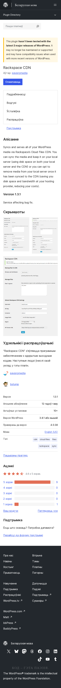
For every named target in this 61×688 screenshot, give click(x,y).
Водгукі (11, 102)
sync (54, 446)
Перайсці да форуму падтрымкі (23, 535)
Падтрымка (14, 128)
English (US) (51, 431)
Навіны (7, 561)
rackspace (44, 446)
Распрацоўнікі (12, 594)
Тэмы (35, 561)
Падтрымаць (42, 594)
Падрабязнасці (16, 94)
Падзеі (36, 589)
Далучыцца (39, 583)
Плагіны (37, 567)
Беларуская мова (22, 643)
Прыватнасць (11, 572)
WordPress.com (14, 611)
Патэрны (37, 572)
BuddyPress (12, 628)
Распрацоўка (15, 119)
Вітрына (37, 555)
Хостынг (8, 567)
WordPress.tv (13, 600)
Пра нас (8, 555)
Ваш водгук (10, 510)
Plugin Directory (11, 14)
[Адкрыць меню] (56, 5)
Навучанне (10, 583)
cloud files (45, 439)
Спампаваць (12, 81)
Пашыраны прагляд (15, 455)
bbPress (9, 622)
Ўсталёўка (13, 111)
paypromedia (19, 73)
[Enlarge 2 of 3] (53, 221)
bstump (14, 384)
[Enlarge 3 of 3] (53, 260)
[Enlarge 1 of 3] (25, 221)
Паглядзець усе (48, 510)
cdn (35, 439)
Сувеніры (39, 600)
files (54, 439)
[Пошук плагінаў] (37, 26)
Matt (7, 617)
